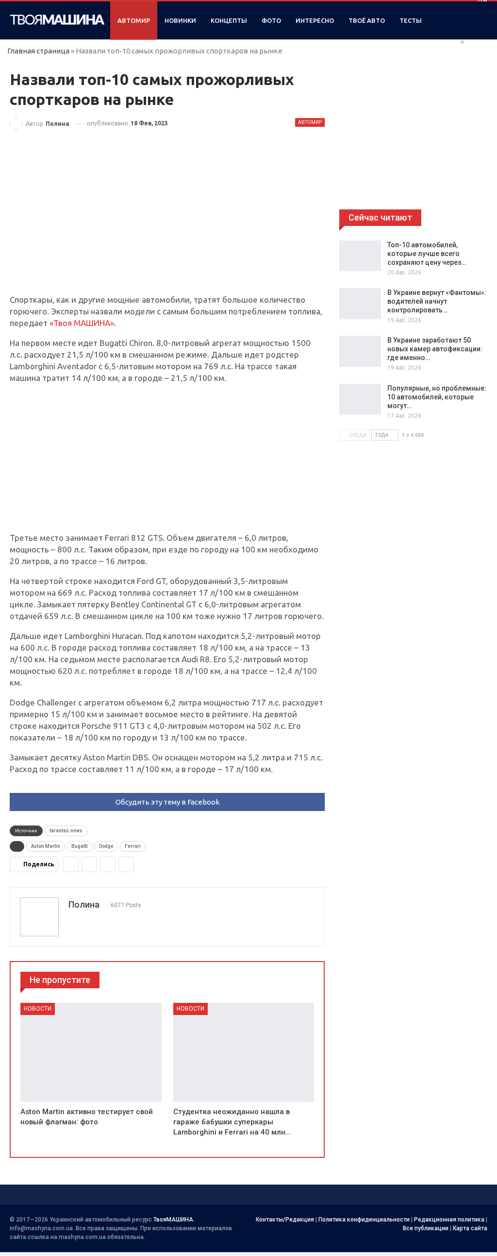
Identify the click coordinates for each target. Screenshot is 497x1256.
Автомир (133, 20)
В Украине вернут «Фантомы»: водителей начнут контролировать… (436, 301)
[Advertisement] (167, 222)
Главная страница (38, 51)
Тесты (410, 20)
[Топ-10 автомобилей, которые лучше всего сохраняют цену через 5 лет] (360, 256)
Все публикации (425, 1228)
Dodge (106, 846)
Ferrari (133, 846)
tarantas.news (66, 830)
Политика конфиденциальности (364, 1219)
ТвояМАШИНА (173, 1219)
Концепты (229, 20)
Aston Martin (45, 846)
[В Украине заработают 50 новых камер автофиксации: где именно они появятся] (360, 351)
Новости (37, 1008)
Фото (271, 20)
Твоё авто (366, 20)
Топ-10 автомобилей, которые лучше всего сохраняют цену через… (426, 253)
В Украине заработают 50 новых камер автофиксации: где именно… (434, 348)
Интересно (315, 20)
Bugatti (79, 846)
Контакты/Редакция (285, 1219)
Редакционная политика (449, 1219)
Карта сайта (470, 1228)
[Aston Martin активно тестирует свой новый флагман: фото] (91, 1052)
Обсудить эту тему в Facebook (167, 802)
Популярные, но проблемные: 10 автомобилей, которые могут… (436, 397)
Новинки (180, 20)
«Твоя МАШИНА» (82, 322)
